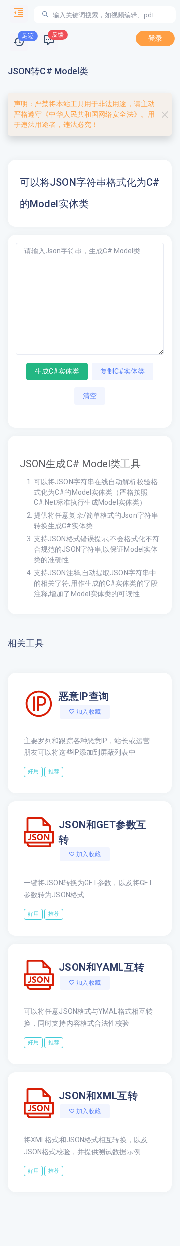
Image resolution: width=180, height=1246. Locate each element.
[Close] (165, 114)
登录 (155, 38)
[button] (19, 42)
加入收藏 (88, 711)
